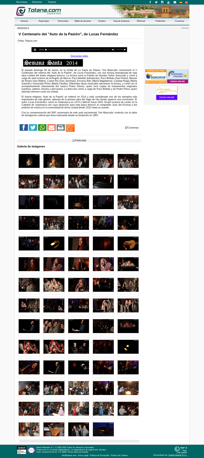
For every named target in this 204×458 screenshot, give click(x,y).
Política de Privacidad (99, 455)
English (186, 2)
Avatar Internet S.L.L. (177, 455)
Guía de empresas (121, 21)
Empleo (102, 21)
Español (181, 2)
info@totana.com (69, 455)
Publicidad (160, 21)
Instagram (162, 2)
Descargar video (79, 56)
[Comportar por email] (51, 128)
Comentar (133, 127)
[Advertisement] (166, 47)
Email (175, 2)
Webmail (141, 21)
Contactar (179, 21)
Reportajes (44, 21)
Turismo (52, 2)
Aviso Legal (83, 455)
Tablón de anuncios (82, 21)
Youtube (169, 2)
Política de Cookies (119, 455)
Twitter (156, 2)
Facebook (150, 2)
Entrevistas (63, 21)
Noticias (24, 21)
